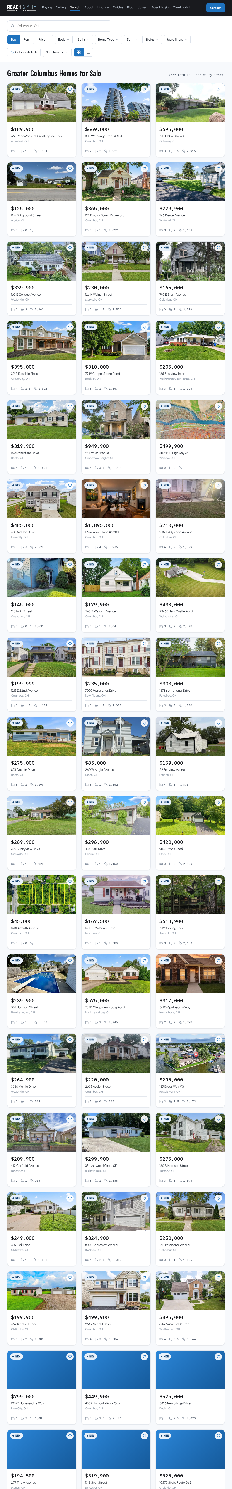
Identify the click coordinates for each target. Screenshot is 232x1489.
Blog (130, 7)
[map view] (88, 52)
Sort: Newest (55, 52)
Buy (13, 39)
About (88, 7)
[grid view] (79, 52)
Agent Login (160, 7)
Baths (81, 39)
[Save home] (70, 89)
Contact (215, 8)
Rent (27, 39)
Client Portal (181, 7)
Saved (142, 7)
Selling (61, 7)
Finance (103, 7)
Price (42, 39)
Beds (61, 39)
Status (149, 39)
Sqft (130, 39)
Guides (118, 7)
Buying (47, 7)
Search (75, 7)
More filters (175, 39)
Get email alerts (26, 52)
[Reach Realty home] (22, 8)
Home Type (106, 39)
